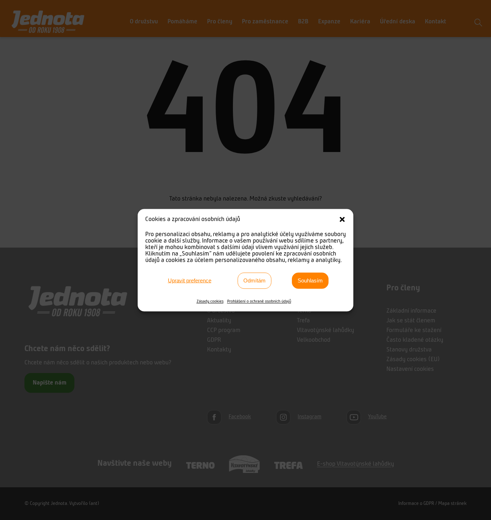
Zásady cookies (210, 301)
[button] (342, 219)
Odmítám (254, 280)
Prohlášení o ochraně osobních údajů (259, 301)
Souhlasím (310, 280)
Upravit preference (189, 280)
